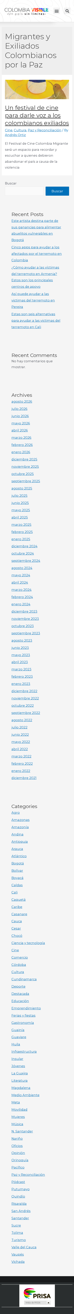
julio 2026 (19, 409)
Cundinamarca (24, 979)
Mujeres (18, 1117)
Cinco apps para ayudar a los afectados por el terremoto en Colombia (36, 253)
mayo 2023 (20, 655)
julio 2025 (19, 496)
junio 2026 (20, 416)
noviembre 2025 (25, 467)
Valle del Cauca (24, 1247)
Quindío (18, 1196)
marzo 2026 (21, 438)
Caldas (17, 885)
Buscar (11, 183)
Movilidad (19, 1109)
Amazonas (20, 820)
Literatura (19, 1080)
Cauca (16, 921)
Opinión (18, 1153)
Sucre (16, 1225)
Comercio (19, 957)
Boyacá (17, 878)
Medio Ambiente (25, 1095)
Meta (15, 1102)
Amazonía (20, 827)
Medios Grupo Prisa (37, 1302)
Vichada (18, 1262)
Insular (17, 1059)
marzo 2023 (21, 669)
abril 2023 (19, 662)
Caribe (16, 907)
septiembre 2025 (25, 481)
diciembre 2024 (24, 546)
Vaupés (17, 1254)
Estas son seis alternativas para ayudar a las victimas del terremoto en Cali (35, 320)
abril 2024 (19, 582)
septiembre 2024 (25, 561)
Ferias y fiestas (23, 1015)
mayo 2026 (20, 423)
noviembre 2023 (25, 619)
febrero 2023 (22, 676)
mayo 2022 (20, 742)
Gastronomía (22, 1023)
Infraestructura (24, 1051)
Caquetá (18, 900)
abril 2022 (19, 749)
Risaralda (19, 1204)
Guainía (17, 1030)
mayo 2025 (20, 510)
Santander (20, 1218)
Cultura (20, 130)
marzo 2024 (21, 590)
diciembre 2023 (24, 611)
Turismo (18, 1240)
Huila (15, 1044)
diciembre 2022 (24, 691)
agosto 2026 (21, 401)
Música (17, 1124)
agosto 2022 (21, 720)
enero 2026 (20, 452)
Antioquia (19, 842)
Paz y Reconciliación (44, 130)
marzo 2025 (21, 525)
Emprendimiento (26, 1008)
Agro (15, 813)
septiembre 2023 (25, 633)
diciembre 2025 (24, 459)
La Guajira (19, 1073)
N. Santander (22, 1131)
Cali (14, 892)
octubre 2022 (22, 705)
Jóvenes (18, 1066)
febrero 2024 (22, 597)
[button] (56, 11)
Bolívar (17, 871)
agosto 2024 (21, 568)
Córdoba (18, 965)
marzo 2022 (21, 756)
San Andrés (21, 1211)
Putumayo (20, 1189)
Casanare (19, 914)
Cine (8, 130)
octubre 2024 (22, 553)
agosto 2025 (21, 488)
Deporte (18, 986)
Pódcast (18, 1182)
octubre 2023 (22, 626)
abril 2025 (19, 517)
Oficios (17, 1146)
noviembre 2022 (25, 698)
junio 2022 (20, 734)
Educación (20, 1001)
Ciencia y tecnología (28, 943)
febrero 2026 (22, 445)
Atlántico (19, 856)
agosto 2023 (21, 640)
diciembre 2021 (24, 778)
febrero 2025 (22, 532)
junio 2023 (20, 648)
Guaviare (18, 1037)
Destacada (20, 994)
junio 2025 (20, 503)
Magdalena (20, 1088)
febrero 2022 (22, 764)
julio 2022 (19, 727)
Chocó (16, 936)
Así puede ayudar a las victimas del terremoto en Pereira (33, 300)
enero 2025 (20, 539)
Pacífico (17, 1167)
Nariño (17, 1139)
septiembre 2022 (25, 713)
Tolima (17, 1233)
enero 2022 (20, 771)
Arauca (17, 849)
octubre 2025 (22, 474)
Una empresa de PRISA (37, 1293)
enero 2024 (20, 604)
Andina (17, 834)
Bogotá (17, 863)
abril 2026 (19, 430)
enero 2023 (20, 684)
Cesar (16, 928)
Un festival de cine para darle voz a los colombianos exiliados (37, 115)
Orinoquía (19, 1160)
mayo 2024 (20, 575)
